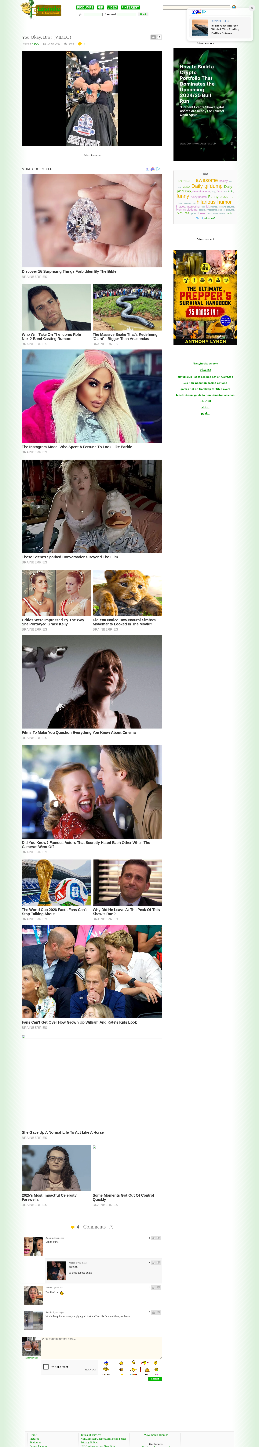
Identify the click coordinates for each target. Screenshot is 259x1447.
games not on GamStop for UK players (205, 388)
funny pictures (185, 203)
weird (230, 213)
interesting (193, 206)
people (202, 210)
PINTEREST (130, 7)
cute (186, 187)
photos (221, 210)
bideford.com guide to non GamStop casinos (205, 394)
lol (207, 206)
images (180, 206)
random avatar (31, 1358)
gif (194, 203)
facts (220, 191)
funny (183, 196)
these (201, 213)
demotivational (201, 191)
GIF (100, 7)
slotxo (205, 407)
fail (225, 191)
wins (207, 218)
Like (153, 37)
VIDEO (112, 7)
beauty (223, 181)
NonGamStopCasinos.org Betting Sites (103, 1438)
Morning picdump (186, 209)
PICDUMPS (85, 7)
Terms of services (91, 1434)
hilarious (206, 202)
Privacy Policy (89, 1442)
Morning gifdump (226, 207)
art (193, 181)
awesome (207, 180)
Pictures (34, 1438)
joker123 (205, 401)
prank (193, 213)
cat (179, 187)
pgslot (205, 413)
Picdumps (35, 1442)
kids (203, 207)
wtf (213, 218)
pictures (183, 213)
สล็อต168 (205, 370)
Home (33, 1434)
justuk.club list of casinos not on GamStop (205, 376)
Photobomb (211, 210)
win (199, 217)
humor (224, 202)
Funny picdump (221, 197)
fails (230, 191)
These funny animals (215, 213)
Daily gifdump (207, 186)
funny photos (199, 196)
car (230, 181)
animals (184, 181)
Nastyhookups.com (205, 363)
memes (213, 207)
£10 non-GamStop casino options (205, 382)
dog (213, 191)
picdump (230, 210)
